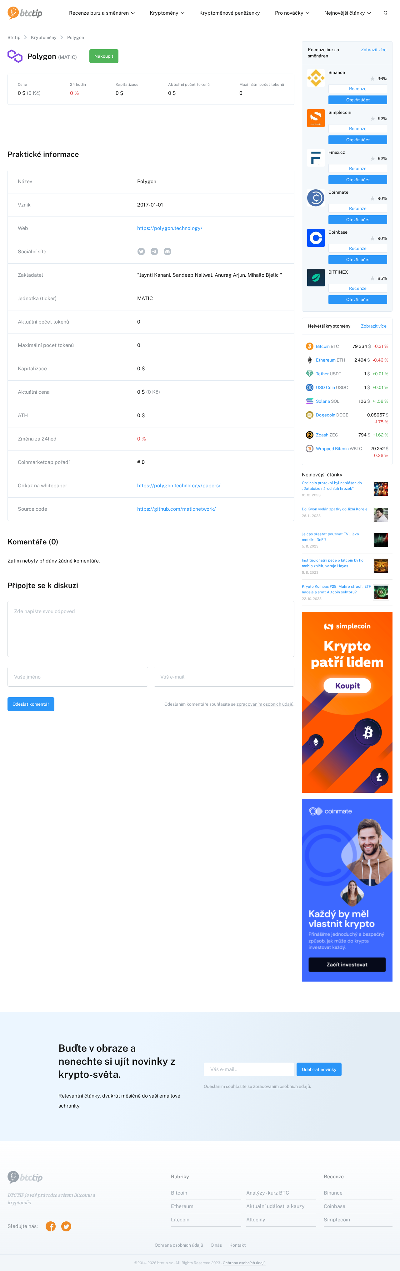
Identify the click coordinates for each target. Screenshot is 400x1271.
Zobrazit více (374, 49)
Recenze (358, 88)
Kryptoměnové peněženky (229, 13)
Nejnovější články (344, 13)
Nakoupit (103, 56)
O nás (216, 1245)
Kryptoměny (164, 13)
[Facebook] (50, 1226)
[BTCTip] (25, 13)
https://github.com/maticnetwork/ (176, 509)
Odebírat (319, 1069)
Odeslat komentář (30, 704)
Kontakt (237, 1245)
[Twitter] (66, 1226)
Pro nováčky (289, 13)
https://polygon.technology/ (169, 228)
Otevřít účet (358, 99)
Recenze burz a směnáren (99, 13)
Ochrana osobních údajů (179, 1245)
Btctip (14, 37)
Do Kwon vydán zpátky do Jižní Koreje (335, 509)
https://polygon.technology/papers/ (179, 486)
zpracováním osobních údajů (265, 704)
